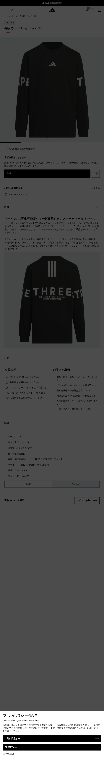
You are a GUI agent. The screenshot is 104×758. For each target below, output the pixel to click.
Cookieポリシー (93, 728)
